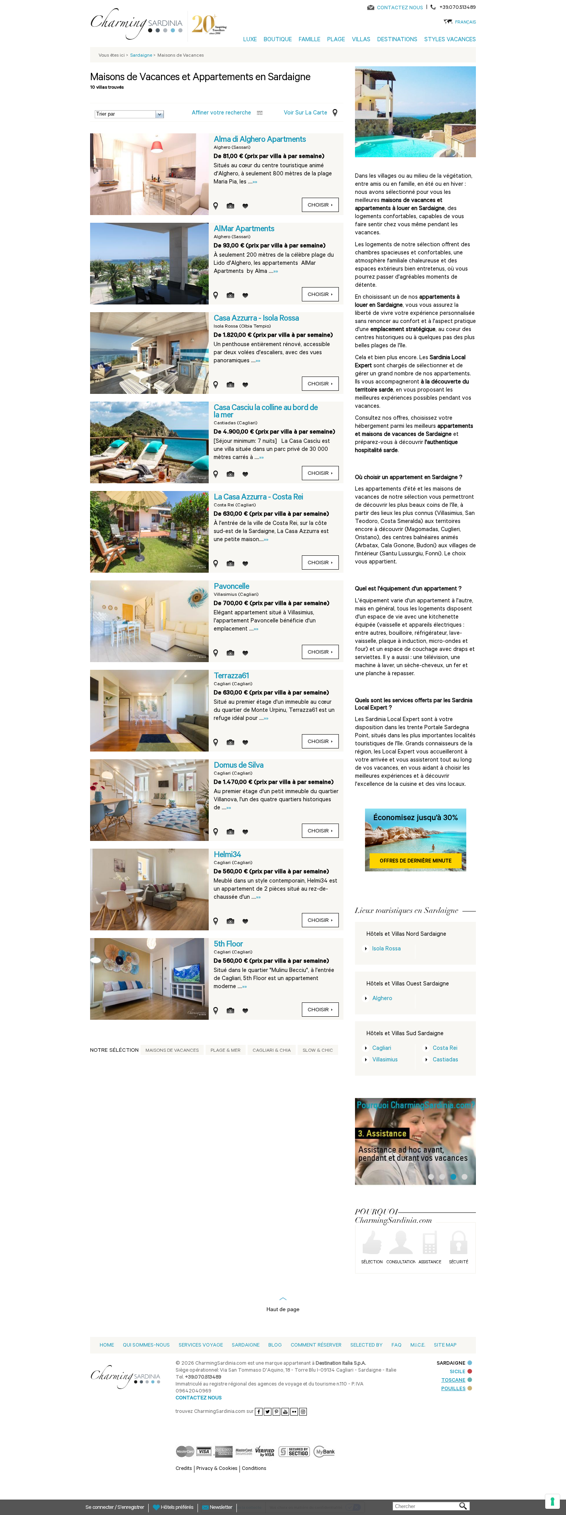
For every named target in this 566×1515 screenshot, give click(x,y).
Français (465, 22)
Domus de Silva (238, 766)
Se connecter (100, 1508)
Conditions (254, 1469)
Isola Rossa (386, 949)
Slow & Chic (318, 1051)
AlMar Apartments (244, 229)
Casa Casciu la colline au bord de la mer (266, 412)
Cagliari (381, 1049)
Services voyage (201, 1346)
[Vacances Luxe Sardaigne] (139, 25)
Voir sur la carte (305, 113)
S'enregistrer (130, 1508)
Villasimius (385, 1060)
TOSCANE (453, 1381)
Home (107, 1346)
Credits (184, 1469)
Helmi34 (227, 855)
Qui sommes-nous (146, 1346)
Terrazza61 (231, 676)
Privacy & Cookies (217, 1469)
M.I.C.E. (417, 1346)
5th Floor (228, 945)
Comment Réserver (316, 1346)
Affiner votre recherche (221, 113)
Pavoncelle (231, 587)
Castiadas (445, 1060)
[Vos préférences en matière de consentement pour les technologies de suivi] (552, 1501)
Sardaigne (246, 1346)
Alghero (382, 999)
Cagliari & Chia (272, 1051)
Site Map (445, 1346)
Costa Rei (445, 1049)
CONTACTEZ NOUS (400, 8)
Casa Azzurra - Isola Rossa (256, 319)
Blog (275, 1346)
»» (255, 182)
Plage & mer (226, 1051)
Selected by (366, 1346)
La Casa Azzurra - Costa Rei (258, 498)
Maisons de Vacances (172, 1051)
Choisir (318, 206)
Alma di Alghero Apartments (260, 140)
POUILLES (453, 1389)
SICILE (458, 1372)
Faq (397, 1346)
